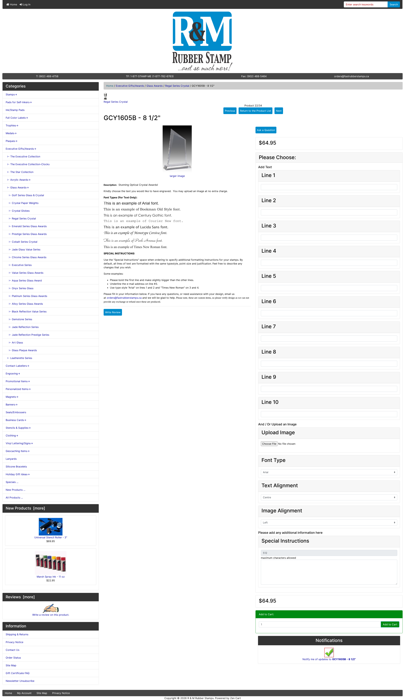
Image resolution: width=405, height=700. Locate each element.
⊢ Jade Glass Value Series (23, 249)
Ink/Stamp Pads (15, 110)
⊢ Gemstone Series (19, 319)
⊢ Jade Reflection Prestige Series (27, 334)
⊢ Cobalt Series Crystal (21, 241)
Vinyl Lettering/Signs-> (19, 443)
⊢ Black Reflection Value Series (26, 311)
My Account (24, 693)
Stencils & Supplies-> (18, 427)
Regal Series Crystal (177, 85)
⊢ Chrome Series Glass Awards (26, 257)
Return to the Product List (255, 110)
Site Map (11, 665)
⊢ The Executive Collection (23, 156)
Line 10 (270, 402)
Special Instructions (285, 541)
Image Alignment (282, 511)
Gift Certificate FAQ (17, 673)
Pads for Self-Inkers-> (19, 102)
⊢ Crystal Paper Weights (22, 203)
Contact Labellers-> (17, 365)
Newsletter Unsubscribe (20, 680)
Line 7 (269, 327)
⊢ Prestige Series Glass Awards (26, 234)
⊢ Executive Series (19, 265)
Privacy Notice (14, 642)
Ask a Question (266, 130)
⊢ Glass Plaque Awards (21, 350)
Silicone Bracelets (16, 466)
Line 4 (269, 251)
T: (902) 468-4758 (47, 76)
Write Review (113, 312)
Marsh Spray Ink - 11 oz (51, 576)
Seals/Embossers (16, 412)
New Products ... (15, 489)
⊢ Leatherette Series (19, 358)
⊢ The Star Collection (19, 172)
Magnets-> (12, 396)
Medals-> (11, 133)
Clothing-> (12, 435)
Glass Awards (154, 85)
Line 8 (269, 352)
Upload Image (278, 432)
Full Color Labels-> (17, 117)
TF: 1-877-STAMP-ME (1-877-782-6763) (150, 76)
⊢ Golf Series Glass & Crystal (25, 195)
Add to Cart (390, 624)
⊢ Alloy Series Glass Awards (24, 303)
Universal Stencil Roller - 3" (50, 537)
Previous (230, 110)
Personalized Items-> (18, 389)
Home (13, 4)
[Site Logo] (202, 41)
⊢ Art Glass (14, 342)
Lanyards (11, 458)
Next (279, 110)
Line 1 (268, 175)
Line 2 (269, 200)
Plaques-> (11, 141)
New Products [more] (25, 508)
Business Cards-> (16, 420)
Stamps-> (11, 94)
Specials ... (12, 482)
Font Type (274, 460)
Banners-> (12, 404)
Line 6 (269, 301)
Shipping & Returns (17, 634)
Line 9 (269, 377)
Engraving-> (13, 373)
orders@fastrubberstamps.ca (351, 76)
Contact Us (12, 649)
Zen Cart (235, 698)
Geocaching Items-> (18, 451)
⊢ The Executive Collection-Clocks (28, 164)
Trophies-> (12, 125)
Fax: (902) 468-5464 (254, 76)
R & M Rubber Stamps (200, 698)
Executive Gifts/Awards (130, 85)
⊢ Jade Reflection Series (22, 327)
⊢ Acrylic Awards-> (18, 179)
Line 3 (269, 226)
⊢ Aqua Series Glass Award (24, 280)
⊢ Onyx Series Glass (19, 288)
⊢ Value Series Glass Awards (24, 272)
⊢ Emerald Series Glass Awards (26, 226)
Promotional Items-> (18, 381)
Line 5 (269, 276)
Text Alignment (280, 485)
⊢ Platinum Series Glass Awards (26, 296)
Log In (26, 4)
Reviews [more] (20, 597)
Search (394, 4)
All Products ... (14, 497)
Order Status (13, 657)
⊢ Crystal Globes (18, 210)
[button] (399, 684)
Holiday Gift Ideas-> (18, 474)
